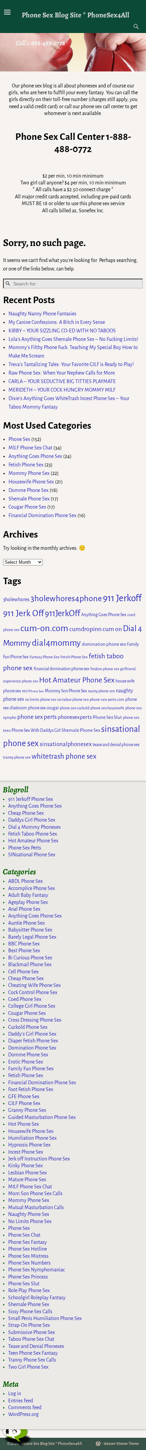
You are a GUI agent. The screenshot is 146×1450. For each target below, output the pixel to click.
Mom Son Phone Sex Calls (35, 1193)
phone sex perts (37, 717)
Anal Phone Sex (24, 909)
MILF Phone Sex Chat (30, 447)
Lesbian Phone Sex (27, 1172)
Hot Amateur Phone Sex (76, 680)
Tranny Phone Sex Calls (32, 1360)
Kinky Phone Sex (25, 1165)
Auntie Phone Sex (26, 923)
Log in (14, 1393)
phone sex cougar (43, 708)
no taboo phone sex (73, 699)
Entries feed (20, 1400)
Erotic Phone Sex (25, 1062)
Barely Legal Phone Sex (32, 937)
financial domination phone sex (61, 668)
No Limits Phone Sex (30, 1221)
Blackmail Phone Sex (30, 964)
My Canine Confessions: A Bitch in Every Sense (56, 322)
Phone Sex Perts (24, 848)
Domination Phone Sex (32, 1048)
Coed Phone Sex (24, 999)
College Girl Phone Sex (31, 1006)
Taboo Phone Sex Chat (31, 1339)
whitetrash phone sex (64, 756)
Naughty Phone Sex (28, 1214)
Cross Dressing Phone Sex (34, 1020)
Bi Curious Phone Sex (30, 957)
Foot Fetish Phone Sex (30, 1089)
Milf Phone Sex (33, 691)
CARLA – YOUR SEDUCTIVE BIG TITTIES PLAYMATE (62, 381)
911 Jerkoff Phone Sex (30, 799)
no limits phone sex (40, 699)
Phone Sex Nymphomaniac (36, 1269)
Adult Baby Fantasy (28, 895)
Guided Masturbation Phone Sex (42, 1117)
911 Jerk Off (23, 613)
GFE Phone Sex (23, 1096)
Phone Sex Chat (24, 1235)
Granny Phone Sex (27, 1110)
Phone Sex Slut (107, 717)
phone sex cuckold (74, 708)
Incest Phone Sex (25, 1152)
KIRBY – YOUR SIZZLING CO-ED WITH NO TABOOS (62, 330)
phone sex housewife (107, 708)
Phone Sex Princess (28, 1277)
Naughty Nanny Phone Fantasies (42, 313)
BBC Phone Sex (24, 943)
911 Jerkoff (122, 598)
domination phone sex (104, 644)
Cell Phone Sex (23, 971)
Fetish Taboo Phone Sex (32, 834)
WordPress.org (23, 1414)
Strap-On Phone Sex (29, 1325)
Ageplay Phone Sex (28, 902)
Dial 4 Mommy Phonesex (34, 827)
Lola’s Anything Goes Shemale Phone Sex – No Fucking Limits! (73, 339)
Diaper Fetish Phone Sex (33, 1040)
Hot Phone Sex (23, 1124)
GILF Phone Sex (24, 1103)
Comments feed (24, 1407)
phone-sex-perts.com (107, 699)
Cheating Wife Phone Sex (34, 985)
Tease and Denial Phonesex (36, 1346)
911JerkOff (62, 613)
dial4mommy (56, 642)
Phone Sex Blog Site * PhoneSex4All (75, 15)
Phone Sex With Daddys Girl (36, 730)
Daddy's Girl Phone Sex (32, 1034)
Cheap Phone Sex (26, 813)
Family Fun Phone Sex (31, 1068)
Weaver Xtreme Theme (121, 1443)
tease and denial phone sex (116, 744)
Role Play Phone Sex (29, 1290)
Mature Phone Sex (27, 1179)
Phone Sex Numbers (29, 1263)
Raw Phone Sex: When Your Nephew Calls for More (61, 373)
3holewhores (16, 599)
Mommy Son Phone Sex (66, 691)
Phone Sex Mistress (28, 1256)
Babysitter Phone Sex (30, 930)
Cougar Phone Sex (27, 507)
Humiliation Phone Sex (32, 1138)
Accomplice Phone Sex (31, 888)
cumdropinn (85, 629)
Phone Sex (19, 439)
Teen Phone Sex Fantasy (33, 1353)
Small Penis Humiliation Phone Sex (45, 1318)
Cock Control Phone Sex (32, 992)
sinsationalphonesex (66, 744)
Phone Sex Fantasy (27, 1242)
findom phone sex (104, 669)
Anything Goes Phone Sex (35, 456)
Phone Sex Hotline (27, 1249)
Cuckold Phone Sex (28, 1027)
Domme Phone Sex (28, 490)
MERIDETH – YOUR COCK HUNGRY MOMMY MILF (61, 390)
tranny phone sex (17, 757)
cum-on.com (44, 628)
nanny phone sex (101, 691)
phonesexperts (75, 717)
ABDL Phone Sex (25, 881)
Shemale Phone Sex (29, 498)
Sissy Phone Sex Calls (30, 1311)
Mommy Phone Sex (29, 473)
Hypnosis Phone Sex (29, 1145)
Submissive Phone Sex (31, 1332)
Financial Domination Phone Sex (42, 515)
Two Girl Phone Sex (28, 1367)
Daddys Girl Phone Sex (31, 820)
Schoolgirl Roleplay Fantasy (37, 1297)
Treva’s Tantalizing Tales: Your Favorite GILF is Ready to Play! (71, 364)
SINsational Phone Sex (31, 854)
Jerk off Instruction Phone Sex (39, 1158)
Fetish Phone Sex (25, 464)
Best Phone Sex (24, 950)
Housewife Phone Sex (31, 481)
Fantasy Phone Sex (44, 657)
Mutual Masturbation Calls (36, 1207)
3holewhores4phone (66, 598)
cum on (112, 629)
